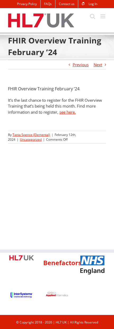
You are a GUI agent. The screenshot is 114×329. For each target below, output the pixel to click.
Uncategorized (31, 139)
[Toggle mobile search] (92, 16)
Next (98, 64)
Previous (81, 64)
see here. (67, 112)
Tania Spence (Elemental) (31, 134)
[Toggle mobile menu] (103, 16)
